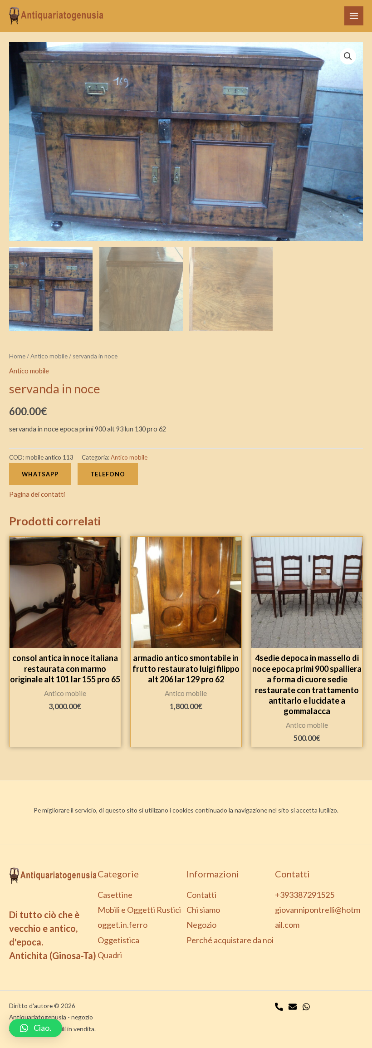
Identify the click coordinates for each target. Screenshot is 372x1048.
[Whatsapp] (306, 1007)
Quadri (110, 955)
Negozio (201, 925)
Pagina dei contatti (37, 494)
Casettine (115, 895)
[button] (35, 1028)
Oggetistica (118, 940)
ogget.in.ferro (122, 925)
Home (17, 356)
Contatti (201, 895)
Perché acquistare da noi (230, 940)
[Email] (293, 1007)
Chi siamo (203, 910)
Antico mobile (49, 356)
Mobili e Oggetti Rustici (139, 910)
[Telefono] (279, 1007)
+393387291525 (304, 895)
